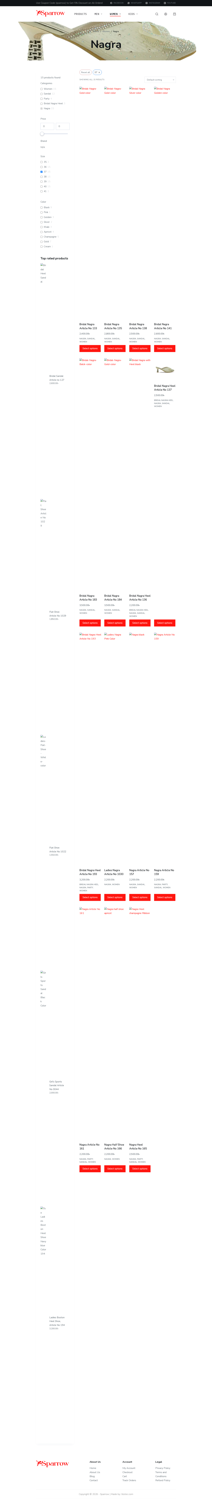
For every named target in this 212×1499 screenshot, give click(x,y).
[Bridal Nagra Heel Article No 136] (140, 474)
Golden (48, 217)
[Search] (157, 14)
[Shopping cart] (174, 14)
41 (45, 191)
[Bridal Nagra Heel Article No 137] (165, 369)
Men (97, 14)
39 (45, 181)
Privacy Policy (162, 1468)
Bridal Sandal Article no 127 (56, 378)
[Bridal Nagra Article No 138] (140, 203)
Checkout (127, 1472)
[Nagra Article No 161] (90, 1023)
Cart (124, 1476)
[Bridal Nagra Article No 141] (165, 203)
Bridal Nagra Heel (138, 610)
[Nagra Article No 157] (140, 749)
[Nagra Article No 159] (165, 749)
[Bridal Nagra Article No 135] (115, 203)
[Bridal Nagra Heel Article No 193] (90, 749)
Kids (132, 14)
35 (45, 162)
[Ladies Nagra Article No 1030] (115, 749)
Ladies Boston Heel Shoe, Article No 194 (57, 1321)
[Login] (165, 14)
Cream (47, 246)
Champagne (50, 236)
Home (93, 1468)
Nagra (82, 338)
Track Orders (129, 1480)
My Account (128, 1468)
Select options (90, 348)
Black (47, 207)
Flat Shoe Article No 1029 (57, 613)
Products (80, 14)
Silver (47, 222)
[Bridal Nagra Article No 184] (115, 474)
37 (45, 171)
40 (45, 186)
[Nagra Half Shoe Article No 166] (115, 1023)
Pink (46, 212)
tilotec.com (127, 1494)
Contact (94, 1480)
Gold (46, 241)
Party (90, 887)
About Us (95, 1472)
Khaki (46, 227)
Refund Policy (162, 1480)
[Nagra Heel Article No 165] (140, 1023)
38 (45, 176)
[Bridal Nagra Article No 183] (90, 474)
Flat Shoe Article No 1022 (57, 849)
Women (114, 14)
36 (45, 167)
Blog (92, 1476)
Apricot (48, 231)
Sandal (91, 338)
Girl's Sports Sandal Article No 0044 (56, 1085)
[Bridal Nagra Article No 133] (90, 203)
